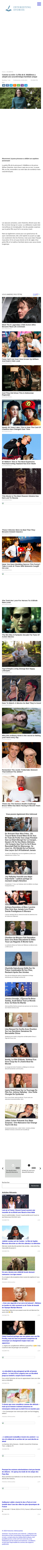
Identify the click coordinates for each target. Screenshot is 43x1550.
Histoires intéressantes (8, 1282)
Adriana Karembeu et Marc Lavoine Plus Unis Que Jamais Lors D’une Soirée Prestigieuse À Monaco (20, 909)
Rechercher (6, 1182)
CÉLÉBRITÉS (34, 80)
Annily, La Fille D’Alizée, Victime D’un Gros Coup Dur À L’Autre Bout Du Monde (20, 1061)
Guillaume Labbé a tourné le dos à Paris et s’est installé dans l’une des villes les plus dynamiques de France (20, 1504)
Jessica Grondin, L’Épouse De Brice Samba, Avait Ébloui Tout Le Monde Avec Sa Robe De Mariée (20, 1000)
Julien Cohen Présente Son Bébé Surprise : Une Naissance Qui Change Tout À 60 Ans (21, 1122)
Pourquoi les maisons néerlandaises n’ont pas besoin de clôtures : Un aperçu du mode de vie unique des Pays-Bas (21, 1472)
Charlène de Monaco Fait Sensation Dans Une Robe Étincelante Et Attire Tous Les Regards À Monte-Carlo (20, 939)
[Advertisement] (21, 43)
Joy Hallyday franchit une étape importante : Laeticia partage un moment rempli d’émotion (18, 878)
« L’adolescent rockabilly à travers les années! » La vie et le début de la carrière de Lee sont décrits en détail (20, 1439)
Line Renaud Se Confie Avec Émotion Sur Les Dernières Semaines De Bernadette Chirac (21, 1031)
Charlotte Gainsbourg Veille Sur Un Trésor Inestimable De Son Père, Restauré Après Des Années (20, 970)
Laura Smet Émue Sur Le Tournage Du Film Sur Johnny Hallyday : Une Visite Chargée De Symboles (21, 1092)
